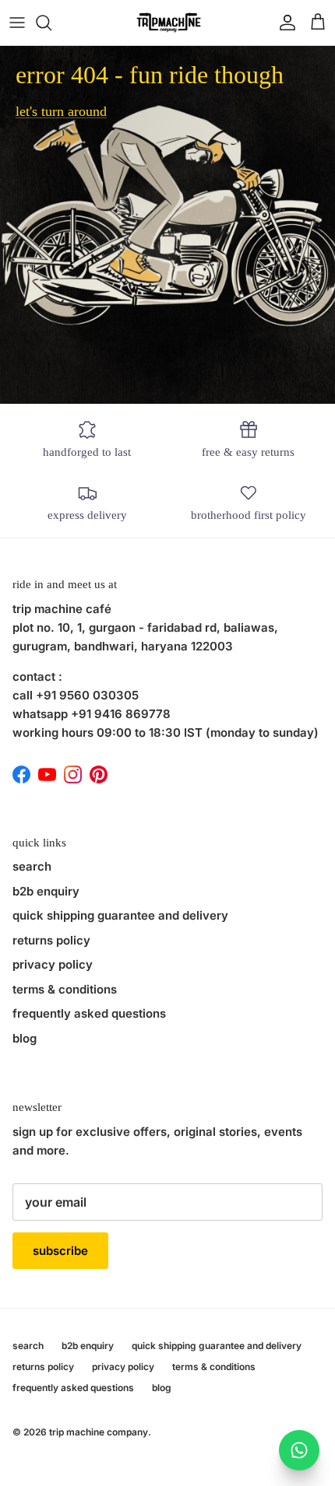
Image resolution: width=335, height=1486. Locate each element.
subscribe (60, 1250)
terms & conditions (64, 989)
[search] (51, 22)
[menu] (17, 22)
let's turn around (61, 111)
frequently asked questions (89, 1013)
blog (24, 1038)
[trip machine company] (167, 22)
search (31, 866)
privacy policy (52, 964)
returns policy (51, 940)
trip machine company (98, 1432)
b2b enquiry (45, 891)
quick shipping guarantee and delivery (120, 915)
